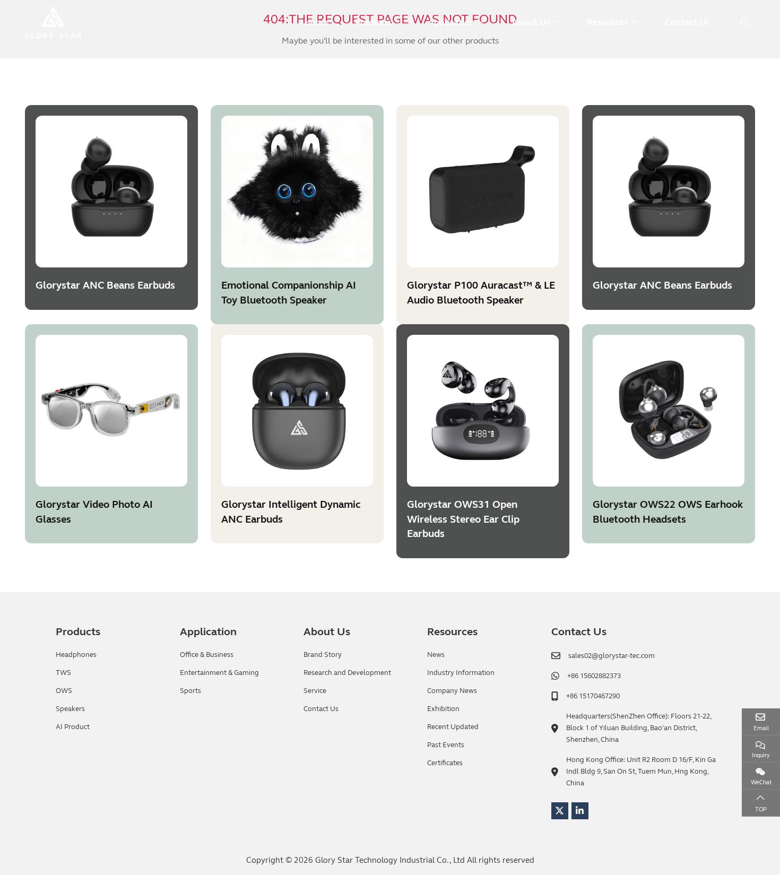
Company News (452, 691)
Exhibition (443, 709)
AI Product (73, 727)
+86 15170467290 (593, 696)
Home (316, 22)
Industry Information (461, 673)
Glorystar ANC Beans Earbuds (105, 285)
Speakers (70, 709)
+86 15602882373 (594, 676)
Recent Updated (453, 727)
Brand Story (323, 655)
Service (315, 691)
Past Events (445, 745)
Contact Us (687, 22)
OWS (64, 691)
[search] (743, 22)
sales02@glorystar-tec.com (611, 656)
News (436, 655)
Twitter (559, 810)
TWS (63, 673)
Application (451, 22)
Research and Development (347, 673)
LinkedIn (579, 810)
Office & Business (206, 655)
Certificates (445, 763)
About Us (531, 22)
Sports (190, 691)
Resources (607, 22)
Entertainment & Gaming (219, 673)
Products (373, 22)
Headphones (76, 655)
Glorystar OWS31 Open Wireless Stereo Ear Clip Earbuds (463, 519)
